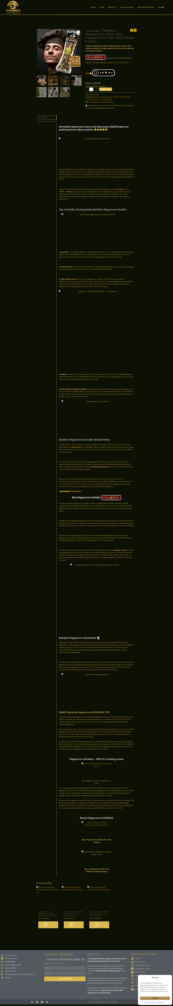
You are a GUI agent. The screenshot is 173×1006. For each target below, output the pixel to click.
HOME (93, 7)
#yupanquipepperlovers (100, 467)
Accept (155, 998)
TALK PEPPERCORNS (145, 7)
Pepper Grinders (99, 97)
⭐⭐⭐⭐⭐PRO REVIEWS (70, 491)
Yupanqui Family (119, 550)
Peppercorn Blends (113, 97)
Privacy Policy (160, 1002)
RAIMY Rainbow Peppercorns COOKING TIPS (84, 712)
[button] (78, 32)
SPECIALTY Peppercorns (103, 99)
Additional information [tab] (47, 121)
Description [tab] (42, 117)
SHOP (102, 7)
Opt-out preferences (150, 1002)
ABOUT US (112, 7)
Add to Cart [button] (46, 925)
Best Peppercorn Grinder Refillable (101, 102)
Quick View (48, 908)
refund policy (76, 447)
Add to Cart (105, 89)
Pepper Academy (126, 7)
